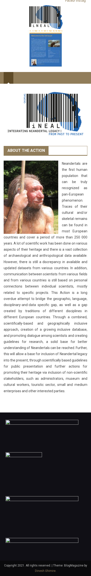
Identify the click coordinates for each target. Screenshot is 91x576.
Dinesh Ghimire (45, 571)
